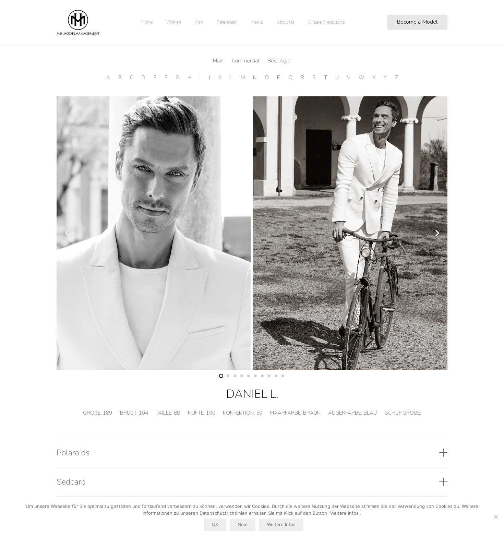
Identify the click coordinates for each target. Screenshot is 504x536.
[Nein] (495, 516)
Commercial (245, 60)
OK (215, 524)
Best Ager (279, 60)
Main (218, 60)
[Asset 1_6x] (78, 22)
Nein (243, 524)
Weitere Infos (281, 524)
